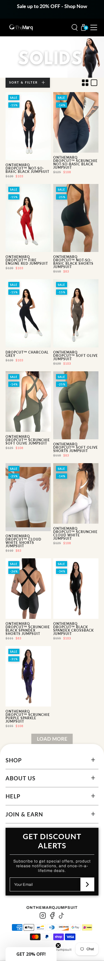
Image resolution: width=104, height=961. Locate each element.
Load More (52, 739)
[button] (31, 954)
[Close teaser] (58, 945)
